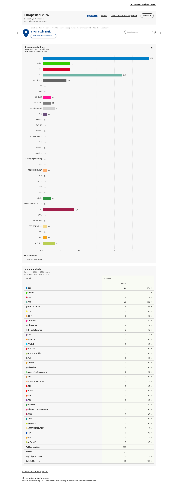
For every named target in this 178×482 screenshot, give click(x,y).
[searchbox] (140, 32)
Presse (104, 15)
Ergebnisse (92, 15)
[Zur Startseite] (55, 5)
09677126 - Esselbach (100, 28)
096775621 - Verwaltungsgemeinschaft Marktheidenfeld (71, 28)
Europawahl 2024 (36, 15)
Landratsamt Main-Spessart (143, 4)
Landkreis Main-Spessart (40, 28)
